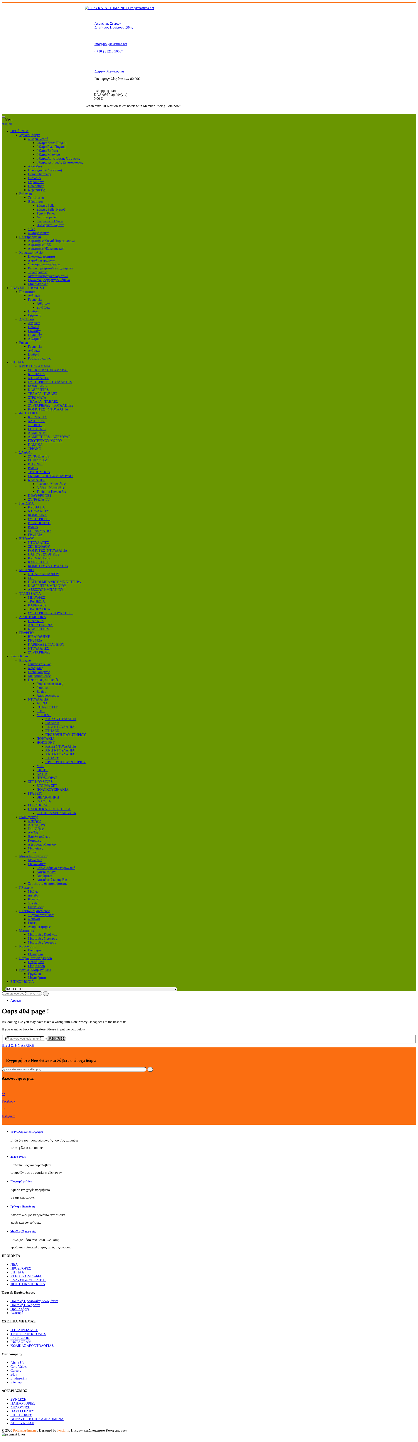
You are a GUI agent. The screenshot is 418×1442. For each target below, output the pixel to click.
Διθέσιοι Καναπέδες (50, 488)
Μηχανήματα (37, 977)
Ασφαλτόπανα (46, 872)
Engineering (18, 1378)
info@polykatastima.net (110, 44)
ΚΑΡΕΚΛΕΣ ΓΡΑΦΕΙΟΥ (46, 644)
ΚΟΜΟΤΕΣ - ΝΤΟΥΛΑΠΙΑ (48, 409)
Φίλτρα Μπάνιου (48, 154)
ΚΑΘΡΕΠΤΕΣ (38, 390)
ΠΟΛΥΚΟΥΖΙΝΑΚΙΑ (53, 789)
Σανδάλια (43, 307)
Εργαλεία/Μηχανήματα (35, 970)
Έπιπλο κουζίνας (39, 664)
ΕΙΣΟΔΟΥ (26, 538)
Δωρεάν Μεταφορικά (109, 71)
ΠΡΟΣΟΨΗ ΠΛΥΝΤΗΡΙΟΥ (65, 734)
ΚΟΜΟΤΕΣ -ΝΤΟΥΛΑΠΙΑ (47, 550)
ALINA (42, 703)
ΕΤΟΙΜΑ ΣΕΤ (47, 785)
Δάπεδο (33, 895)
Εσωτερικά (35, 950)
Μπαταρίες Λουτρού (42, 942)
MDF (40, 766)
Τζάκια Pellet (46, 213)
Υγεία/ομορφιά (29, 135)
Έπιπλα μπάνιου (39, 836)
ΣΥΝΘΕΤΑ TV (39, 456)
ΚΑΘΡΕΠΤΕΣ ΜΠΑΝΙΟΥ (47, 586)
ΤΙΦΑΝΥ (34, 448)
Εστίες (41, 691)
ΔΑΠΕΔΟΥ (36, 421)
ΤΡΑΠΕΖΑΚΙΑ (39, 472)
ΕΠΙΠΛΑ (17, 362)
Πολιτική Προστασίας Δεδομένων (34, 1301)
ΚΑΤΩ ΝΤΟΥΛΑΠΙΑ (60, 719)
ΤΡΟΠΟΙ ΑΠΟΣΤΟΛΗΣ (28, 1334)
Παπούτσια (27, 292)
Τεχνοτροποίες (38, 272)
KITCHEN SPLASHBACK (56, 813)
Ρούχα (23, 342)
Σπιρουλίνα (36, 182)
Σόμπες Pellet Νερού (51, 209)
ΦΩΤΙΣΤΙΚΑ (28, 413)
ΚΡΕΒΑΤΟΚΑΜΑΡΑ (35, 366)
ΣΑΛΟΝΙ (25, 452)
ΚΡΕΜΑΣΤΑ (37, 417)
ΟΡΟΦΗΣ (35, 425)
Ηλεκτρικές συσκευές (43, 680)
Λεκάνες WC (37, 825)
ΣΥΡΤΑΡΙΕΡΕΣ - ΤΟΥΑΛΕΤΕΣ (50, 405)
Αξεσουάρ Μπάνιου (42, 844)
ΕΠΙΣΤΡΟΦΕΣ (21, 1415)
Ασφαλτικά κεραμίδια (52, 879)
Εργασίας (34, 315)
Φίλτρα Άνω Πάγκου (51, 147)
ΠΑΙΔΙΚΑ (35, 444)
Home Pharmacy (39, 174)
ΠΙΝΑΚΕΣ (36, 621)
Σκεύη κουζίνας (39, 672)
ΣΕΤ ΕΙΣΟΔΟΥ (39, 546)
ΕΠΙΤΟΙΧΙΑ (37, 429)
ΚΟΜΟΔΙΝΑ (37, 386)
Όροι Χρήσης (19, 1309)
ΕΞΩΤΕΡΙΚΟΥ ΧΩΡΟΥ (45, 440)
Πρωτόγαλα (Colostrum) (45, 170)
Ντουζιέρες (36, 829)
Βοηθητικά (44, 876)
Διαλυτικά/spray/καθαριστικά (48, 276)
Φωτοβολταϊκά (38, 233)
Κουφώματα (27, 946)
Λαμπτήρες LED (39, 245)
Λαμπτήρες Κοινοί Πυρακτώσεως (51, 241)
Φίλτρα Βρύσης (47, 150)
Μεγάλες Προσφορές (22, 1231)
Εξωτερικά (35, 954)
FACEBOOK (20, 1338)
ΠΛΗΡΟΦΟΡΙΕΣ (22, 1403)
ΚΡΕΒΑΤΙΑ (36, 374)
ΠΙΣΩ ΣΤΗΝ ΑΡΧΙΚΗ (18, 1045)
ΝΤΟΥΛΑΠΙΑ (38, 699)
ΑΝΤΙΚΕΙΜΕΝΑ (40, 625)
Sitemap (16, 1382)
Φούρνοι (43, 687)
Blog (13, 1374)
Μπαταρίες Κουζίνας (42, 934)
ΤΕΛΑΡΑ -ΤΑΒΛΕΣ (42, 393)
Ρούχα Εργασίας (39, 358)
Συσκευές (34, 178)
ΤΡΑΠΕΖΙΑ (36, 601)
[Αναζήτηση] (46, 993)
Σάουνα (33, 852)
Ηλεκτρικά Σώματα (50, 225)
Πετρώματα (36, 962)
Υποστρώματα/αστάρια (44, 264)
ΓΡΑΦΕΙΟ (26, 633)
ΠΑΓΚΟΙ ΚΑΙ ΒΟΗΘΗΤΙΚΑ (49, 809)
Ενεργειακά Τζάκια (50, 221)
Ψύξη (31, 229)
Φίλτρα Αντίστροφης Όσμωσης (58, 158)
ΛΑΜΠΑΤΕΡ (37, 433)
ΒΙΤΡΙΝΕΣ (35, 464)
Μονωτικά (35, 860)
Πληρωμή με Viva (21, 1181)
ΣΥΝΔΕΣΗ (18, 1399)
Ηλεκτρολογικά (30, 237)
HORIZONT (46, 742)
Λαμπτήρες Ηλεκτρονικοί (46, 248)
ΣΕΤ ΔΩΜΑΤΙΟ (39, 531)
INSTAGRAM (20, 1342)
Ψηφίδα (33, 903)
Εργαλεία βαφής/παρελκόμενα (49, 280)
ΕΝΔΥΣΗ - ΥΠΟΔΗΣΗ (27, 288)
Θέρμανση (35, 201)
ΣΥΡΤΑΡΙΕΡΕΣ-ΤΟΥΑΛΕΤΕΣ (50, 382)
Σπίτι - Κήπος (19, 656)
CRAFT (42, 770)
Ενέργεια (25, 194)
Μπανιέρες (35, 848)
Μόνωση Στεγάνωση (33, 856)
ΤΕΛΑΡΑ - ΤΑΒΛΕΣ (43, 401)
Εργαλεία (34, 974)
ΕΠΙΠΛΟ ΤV (37, 460)
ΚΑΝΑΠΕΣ (36, 480)
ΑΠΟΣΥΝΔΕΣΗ (22, 1423)
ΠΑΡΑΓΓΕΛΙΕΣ (22, 1411)
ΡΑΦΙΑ (33, 468)
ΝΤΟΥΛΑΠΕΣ (38, 378)
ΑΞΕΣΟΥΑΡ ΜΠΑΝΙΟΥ (46, 589)
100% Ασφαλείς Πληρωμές (26, 1131)
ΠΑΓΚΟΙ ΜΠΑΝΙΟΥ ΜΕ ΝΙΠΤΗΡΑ (54, 582)
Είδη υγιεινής (28, 817)
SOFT (41, 711)
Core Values (18, 1366)
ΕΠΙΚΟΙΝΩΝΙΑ (22, 981)
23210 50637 (18, 1156)
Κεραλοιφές (36, 190)
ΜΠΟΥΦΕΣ (36, 597)
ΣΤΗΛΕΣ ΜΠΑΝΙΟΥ (43, 574)
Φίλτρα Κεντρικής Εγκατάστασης (60, 162)
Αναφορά (16, 1313)
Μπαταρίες (26, 930)
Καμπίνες (34, 840)
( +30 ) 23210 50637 (108, 51)
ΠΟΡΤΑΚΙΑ (46, 738)
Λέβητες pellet (47, 217)
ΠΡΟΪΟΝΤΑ (19, 131)
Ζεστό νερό (36, 197)
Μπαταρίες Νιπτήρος (42, 938)
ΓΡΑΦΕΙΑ (35, 535)
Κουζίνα (25, 660)
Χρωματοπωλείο (31, 252)
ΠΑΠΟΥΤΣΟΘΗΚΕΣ (43, 554)
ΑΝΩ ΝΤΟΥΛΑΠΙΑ (60, 727)
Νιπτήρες (34, 821)
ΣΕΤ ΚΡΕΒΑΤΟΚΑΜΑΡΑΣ (48, 370)
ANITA (42, 774)
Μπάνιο (33, 891)
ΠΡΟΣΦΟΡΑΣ (47, 778)
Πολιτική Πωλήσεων (25, 1305)
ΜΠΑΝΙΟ (26, 570)
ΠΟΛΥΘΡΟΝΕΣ (39, 495)
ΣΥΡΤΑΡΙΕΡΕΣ (39, 519)
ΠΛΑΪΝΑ (52, 723)
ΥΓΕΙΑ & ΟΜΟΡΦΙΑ (26, 1276)
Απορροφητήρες (48, 695)
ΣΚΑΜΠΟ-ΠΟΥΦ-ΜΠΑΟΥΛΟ (50, 476)
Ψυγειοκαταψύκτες (50, 684)
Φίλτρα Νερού (38, 139)
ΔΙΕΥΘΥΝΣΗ (20, 1407)
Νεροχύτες (35, 668)
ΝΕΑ (14, 1264)
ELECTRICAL (39, 805)
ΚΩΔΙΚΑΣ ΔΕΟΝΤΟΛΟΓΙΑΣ (32, 1345)
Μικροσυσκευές (39, 676)
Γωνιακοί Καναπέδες (51, 484)
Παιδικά (33, 311)
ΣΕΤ (31, 578)
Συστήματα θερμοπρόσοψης (47, 883)
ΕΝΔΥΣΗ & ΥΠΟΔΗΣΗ (28, 1280)
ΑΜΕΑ (33, 832)
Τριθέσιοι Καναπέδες (51, 491)
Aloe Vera (35, 166)
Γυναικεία (35, 299)
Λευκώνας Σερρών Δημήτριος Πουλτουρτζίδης (113, 25)
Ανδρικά (34, 295)
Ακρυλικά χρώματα (41, 260)
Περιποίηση (36, 186)
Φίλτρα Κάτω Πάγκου (52, 143)
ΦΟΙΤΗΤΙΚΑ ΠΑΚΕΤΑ (27, 1284)
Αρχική (7, 123)
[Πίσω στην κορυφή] (3, 1438)
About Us (17, 1362)
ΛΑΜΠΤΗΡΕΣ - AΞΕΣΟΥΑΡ (49, 437)
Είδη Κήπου (36, 966)
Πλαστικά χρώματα (41, 256)
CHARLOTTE (47, 707)
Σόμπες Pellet (46, 205)
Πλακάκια (26, 887)
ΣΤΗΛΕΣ (52, 731)
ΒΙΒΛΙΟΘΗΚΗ (39, 523)
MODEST (44, 715)
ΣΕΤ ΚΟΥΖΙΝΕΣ (40, 781)
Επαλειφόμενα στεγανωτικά (56, 868)
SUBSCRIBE (56, 1038)
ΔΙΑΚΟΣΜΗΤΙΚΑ (32, 617)
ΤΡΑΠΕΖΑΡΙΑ (30, 593)
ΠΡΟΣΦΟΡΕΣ (20, 1268)
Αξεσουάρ (26, 319)
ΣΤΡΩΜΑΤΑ (37, 397)
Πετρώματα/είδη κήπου (35, 958)
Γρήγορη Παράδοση (22, 1206)
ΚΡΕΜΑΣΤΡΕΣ (39, 558)
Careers (15, 1370)
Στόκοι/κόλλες (38, 284)
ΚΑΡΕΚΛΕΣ (37, 605)
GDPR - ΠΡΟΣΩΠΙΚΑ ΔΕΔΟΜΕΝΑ (37, 1419)
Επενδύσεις (36, 907)
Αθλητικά (43, 303)
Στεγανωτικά (37, 864)
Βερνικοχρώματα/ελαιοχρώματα (50, 268)
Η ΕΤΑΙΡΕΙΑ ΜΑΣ (24, 1330)
